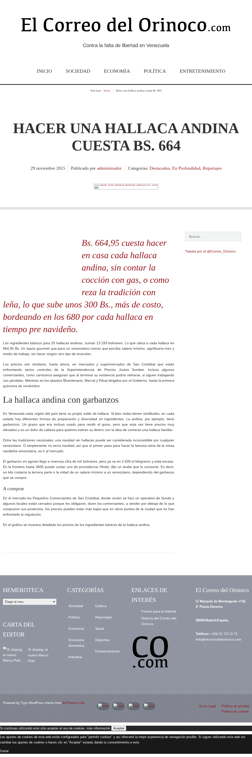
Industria (75, 657)
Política (155, 71)
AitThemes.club (73, 703)
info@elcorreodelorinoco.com (218, 639)
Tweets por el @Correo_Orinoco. (210, 251)
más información (98, 728)
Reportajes (212, 168)
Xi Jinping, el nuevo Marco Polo (38, 655)
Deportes (102, 640)
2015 (60, 168)
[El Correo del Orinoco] (126, 26)
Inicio (44, 71)
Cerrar (4, 751)
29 (33, 168)
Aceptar (118, 728)
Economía (117, 71)
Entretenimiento (202, 71)
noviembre (46, 168)
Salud (99, 629)
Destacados (160, 168)
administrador (109, 168)
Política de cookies (235, 711)
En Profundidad (186, 168)
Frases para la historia (158, 611)
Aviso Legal (207, 706)
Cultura (101, 606)
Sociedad (78, 71)
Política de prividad (235, 706)
